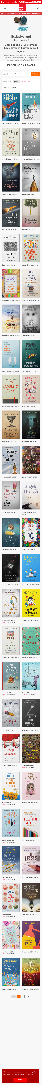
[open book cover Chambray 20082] (11, 860)
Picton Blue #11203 (28, 585)
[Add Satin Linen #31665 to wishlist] (16, 398)
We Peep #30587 (27, 803)
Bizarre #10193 (6, 765)
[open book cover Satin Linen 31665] (11, 389)
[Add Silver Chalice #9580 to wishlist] (36, 150)
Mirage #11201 (6, 194)
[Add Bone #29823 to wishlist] (36, 398)
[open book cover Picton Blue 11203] (31, 568)
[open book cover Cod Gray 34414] (11, 568)
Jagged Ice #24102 (8, 840)
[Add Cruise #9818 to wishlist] (36, 686)
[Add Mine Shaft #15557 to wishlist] (36, 721)
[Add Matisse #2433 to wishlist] (16, 796)
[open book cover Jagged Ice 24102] (11, 823)
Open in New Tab (11, 87)
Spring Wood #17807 (29, 512)
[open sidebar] (5, 8)
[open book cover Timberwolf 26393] (11, 319)
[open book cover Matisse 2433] (11, 786)
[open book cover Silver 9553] (31, 319)
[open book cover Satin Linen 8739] (31, 898)
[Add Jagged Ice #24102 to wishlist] (16, 833)
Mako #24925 (6, 230)
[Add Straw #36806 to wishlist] (16, 433)
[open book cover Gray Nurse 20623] (11, 935)
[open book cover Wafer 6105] (31, 213)
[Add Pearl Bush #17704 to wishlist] (36, 292)
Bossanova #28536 (28, 952)
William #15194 (7, 549)
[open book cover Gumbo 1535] (11, 676)
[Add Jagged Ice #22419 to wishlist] (16, 362)
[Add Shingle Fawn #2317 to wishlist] (36, 759)
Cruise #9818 (26, 693)
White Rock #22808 (8, 300)
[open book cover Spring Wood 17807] (31, 495)
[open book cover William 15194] (11, 533)
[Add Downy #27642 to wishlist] (36, 649)
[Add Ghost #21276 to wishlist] (16, 468)
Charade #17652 (27, 620)
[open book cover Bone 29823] (31, 389)
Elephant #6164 (27, 371)
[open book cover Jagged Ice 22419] (11, 354)
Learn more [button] (30, 1074)
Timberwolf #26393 (8, 336)
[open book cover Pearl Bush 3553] (11, 898)
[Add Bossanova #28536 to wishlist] (36, 945)
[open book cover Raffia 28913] (11, 972)
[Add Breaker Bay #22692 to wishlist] (36, 115)
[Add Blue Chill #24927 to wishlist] (16, 115)
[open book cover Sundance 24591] (31, 972)
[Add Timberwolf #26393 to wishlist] (16, 327)
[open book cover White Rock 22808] (11, 283)
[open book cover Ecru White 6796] (11, 142)
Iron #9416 (5, 730)
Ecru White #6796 (7, 159)
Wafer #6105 (26, 230)
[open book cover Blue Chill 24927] (11, 107)
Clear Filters (26, 82)
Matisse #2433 (6, 803)
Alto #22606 (6, 512)
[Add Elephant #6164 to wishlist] (36, 362)
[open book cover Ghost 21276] (11, 460)
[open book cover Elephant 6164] (31, 354)
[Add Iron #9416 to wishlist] (16, 721)
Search (36, 74)
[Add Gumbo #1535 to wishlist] (16, 686)
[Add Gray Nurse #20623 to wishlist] (16, 945)
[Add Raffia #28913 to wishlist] (16, 980)
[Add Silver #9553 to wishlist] (36, 327)
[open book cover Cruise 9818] (31, 676)
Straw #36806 (6, 442)
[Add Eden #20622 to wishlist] (36, 541)
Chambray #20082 (8, 877)
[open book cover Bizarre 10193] (11, 748)
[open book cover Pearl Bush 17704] (31, 283)
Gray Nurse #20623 (8, 952)
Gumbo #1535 (6, 693)
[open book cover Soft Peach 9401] (31, 860)
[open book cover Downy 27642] (31, 640)
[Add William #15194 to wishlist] (16, 541)
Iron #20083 (26, 194)
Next (28, 996)
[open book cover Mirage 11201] (11, 177)
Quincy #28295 (27, 477)
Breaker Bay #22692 (28, 124)
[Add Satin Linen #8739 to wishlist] (36, 908)
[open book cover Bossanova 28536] (31, 935)
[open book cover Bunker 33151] (31, 425)
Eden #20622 (26, 549)
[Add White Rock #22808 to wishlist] (16, 292)
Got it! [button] (20, 1079)
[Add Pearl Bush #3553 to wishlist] (16, 908)
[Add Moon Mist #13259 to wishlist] (36, 256)
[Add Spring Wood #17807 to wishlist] (36, 505)
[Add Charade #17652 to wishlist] (36, 613)
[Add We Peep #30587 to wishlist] (36, 796)
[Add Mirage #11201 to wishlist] (16, 186)
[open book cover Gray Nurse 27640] (11, 640)
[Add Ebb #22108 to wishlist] (36, 833)
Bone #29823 (26, 406)
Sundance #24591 (28, 989)
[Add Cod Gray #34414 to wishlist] (16, 576)
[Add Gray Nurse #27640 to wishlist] (16, 649)
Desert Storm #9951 (8, 620)
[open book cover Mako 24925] (11, 213)
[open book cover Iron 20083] (31, 177)
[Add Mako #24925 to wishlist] (16, 221)
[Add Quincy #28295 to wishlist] (36, 468)
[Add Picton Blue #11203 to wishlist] (36, 576)
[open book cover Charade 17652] (31, 603)
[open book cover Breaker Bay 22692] (31, 107)
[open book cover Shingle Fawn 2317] (31, 748)
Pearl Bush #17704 (28, 300)
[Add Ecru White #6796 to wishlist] (16, 150)
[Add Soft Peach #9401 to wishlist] (36, 870)
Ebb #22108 (25, 840)
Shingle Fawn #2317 (28, 765)
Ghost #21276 (6, 477)
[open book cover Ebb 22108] (31, 823)
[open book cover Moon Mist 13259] (31, 248)
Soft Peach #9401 (27, 877)
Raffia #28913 (6, 989)
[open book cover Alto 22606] (11, 495)
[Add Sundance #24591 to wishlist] (36, 980)
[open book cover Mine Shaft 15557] (31, 713)
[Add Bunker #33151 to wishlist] (36, 433)
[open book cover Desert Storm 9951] (11, 603)
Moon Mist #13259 (28, 265)
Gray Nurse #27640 (8, 657)
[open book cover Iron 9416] (11, 713)
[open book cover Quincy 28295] (31, 460)
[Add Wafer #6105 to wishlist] (36, 221)
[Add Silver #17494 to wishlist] (16, 256)
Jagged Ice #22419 (8, 371)
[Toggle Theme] (38, 8)
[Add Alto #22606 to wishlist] (16, 505)
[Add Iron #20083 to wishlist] (36, 186)
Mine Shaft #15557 (28, 730)
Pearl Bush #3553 (7, 915)
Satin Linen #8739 (28, 915)
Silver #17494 (6, 265)
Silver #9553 (26, 336)
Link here (32, 60)
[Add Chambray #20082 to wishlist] (16, 870)
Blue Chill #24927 (7, 124)
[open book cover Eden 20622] (31, 533)
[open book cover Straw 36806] (11, 425)
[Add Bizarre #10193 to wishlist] (16, 759)
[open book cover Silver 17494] (11, 248)
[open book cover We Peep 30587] (31, 786)
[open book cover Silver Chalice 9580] (31, 142)
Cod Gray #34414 (7, 585)
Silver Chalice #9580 (28, 159)
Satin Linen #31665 (8, 406)
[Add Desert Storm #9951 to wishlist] (16, 613)
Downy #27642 (27, 657)
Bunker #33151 (27, 442)
